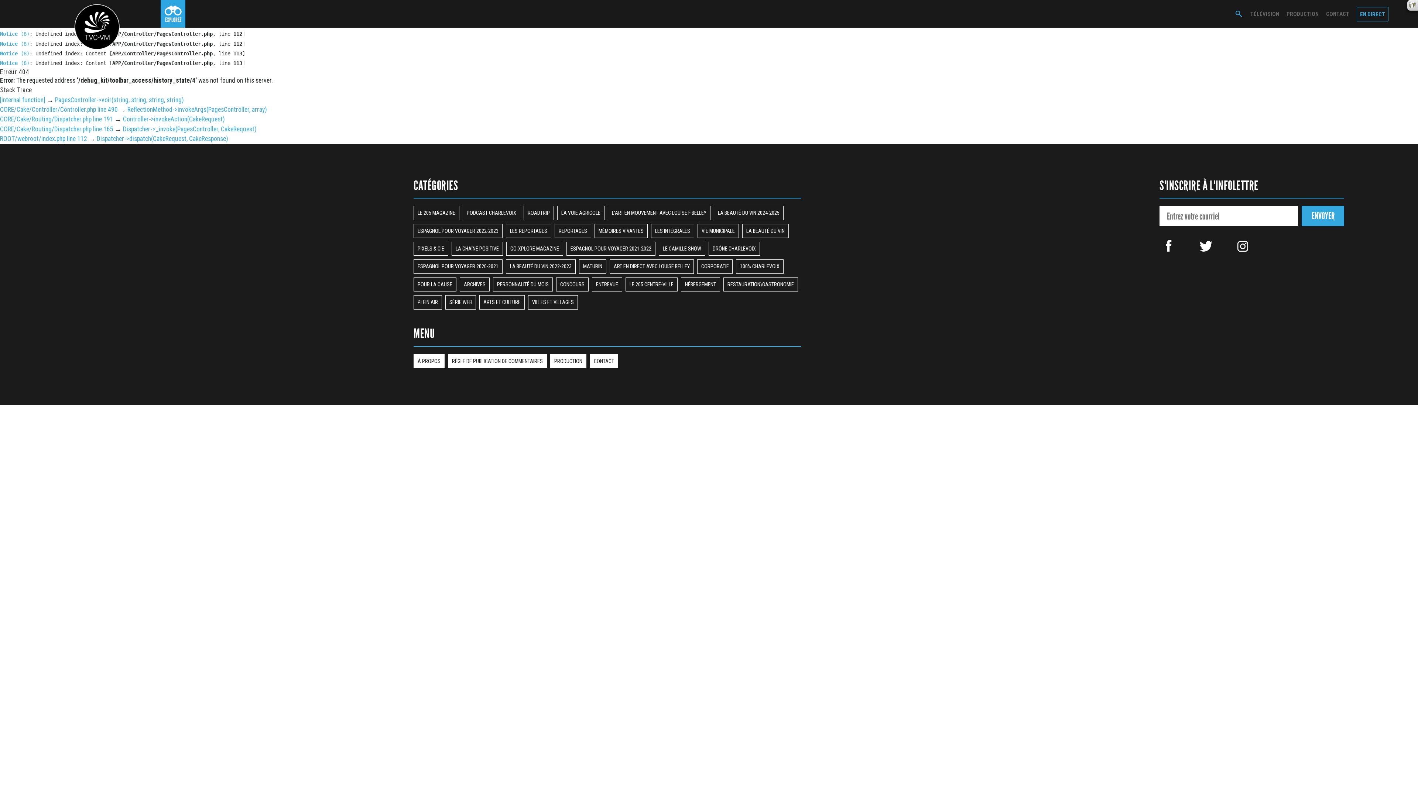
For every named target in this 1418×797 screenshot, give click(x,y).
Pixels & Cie (431, 249)
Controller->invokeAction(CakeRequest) (174, 119)
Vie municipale (718, 231)
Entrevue (607, 284)
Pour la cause (435, 284)
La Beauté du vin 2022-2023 (541, 266)
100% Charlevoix (760, 266)
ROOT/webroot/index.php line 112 (43, 138)
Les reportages (528, 231)
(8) (15, 34)
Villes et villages (553, 302)
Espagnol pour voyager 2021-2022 (611, 249)
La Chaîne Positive (477, 249)
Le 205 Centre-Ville (652, 284)
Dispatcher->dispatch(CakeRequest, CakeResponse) (162, 138)
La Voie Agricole (580, 213)
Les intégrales (672, 231)
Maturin (592, 266)
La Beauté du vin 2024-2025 (749, 213)
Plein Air (428, 302)
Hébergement (700, 284)
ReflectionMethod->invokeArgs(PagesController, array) (197, 109)
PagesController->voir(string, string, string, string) (119, 100)
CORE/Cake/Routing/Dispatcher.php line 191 (56, 119)
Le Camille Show (682, 249)
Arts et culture (502, 302)
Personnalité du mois (523, 284)
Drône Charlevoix (734, 249)
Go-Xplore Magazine (534, 249)
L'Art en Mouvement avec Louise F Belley (659, 213)
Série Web (460, 302)
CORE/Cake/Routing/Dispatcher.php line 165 (56, 129)
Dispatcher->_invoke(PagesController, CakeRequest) (190, 129)
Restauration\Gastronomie (760, 284)
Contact (1337, 14)
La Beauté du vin (765, 231)
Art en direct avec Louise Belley (652, 266)
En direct (1372, 14)
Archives (475, 284)
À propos (429, 361)
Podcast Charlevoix (491, 213)
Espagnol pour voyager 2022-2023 (458, 231)
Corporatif (715, 266)
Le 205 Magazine (436, 213)
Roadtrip (539, 213)
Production (1303, 14)
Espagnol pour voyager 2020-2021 (458, 266)
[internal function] (22, 100)
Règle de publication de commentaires (497, 361)
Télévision (1264, 14)
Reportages (573, 231)
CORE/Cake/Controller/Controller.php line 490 (59, 109)
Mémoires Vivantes (621, 231)
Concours (572, 284)
